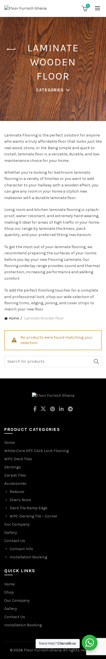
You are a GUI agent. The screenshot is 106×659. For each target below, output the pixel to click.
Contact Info (21, 548)
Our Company (17, 524)
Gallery (10, 532)
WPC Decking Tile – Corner (33, 516)
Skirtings (12, 467)
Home (14, 318)
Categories (50, 89)
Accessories (15, 483)
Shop (9, 592)
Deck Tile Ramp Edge (28, 508)
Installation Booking (28, 557)
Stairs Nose (20, 499)
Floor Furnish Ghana (43, 650)
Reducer (17, 491)
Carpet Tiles (15, 475)
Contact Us (14, 540)
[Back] (11, 49)
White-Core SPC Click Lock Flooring (36, 450)
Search (96, 361)
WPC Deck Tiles (18, 459)
